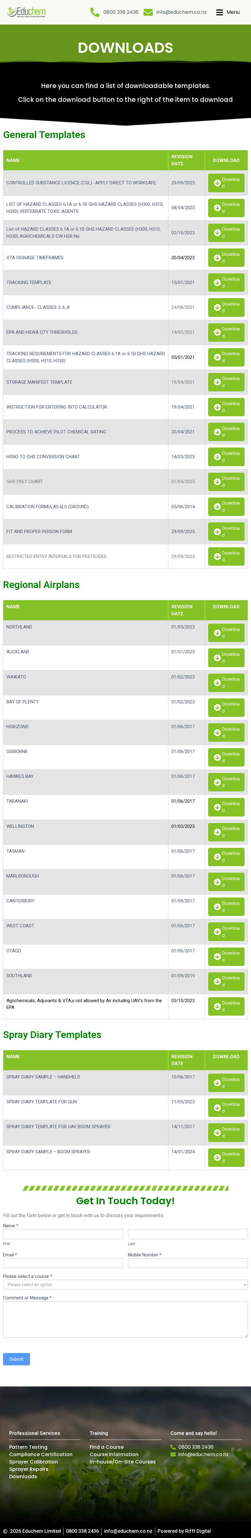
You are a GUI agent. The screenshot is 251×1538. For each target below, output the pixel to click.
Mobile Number (145, 1255)
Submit (16, 1359)
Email (10, 1255)
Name (10, 1226)
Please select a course (27, 1276)
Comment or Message (27, 1298)
